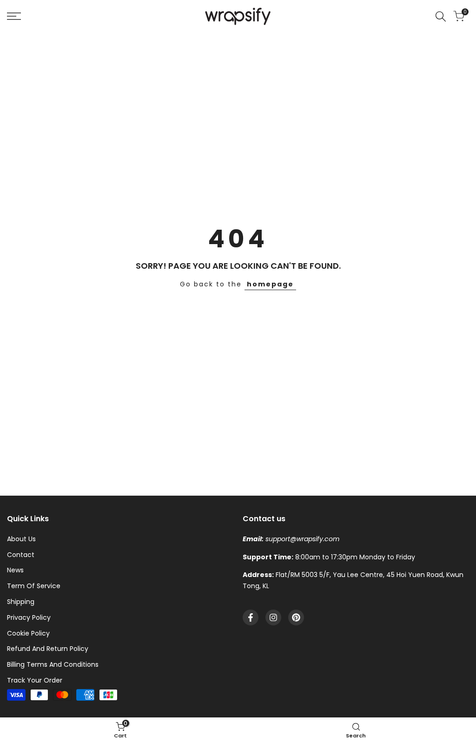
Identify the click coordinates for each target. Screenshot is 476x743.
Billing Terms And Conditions (53, 664)
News (15, 570)
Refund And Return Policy (47, 648)
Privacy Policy (29, 617)
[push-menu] (14, 16)
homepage (270, 284)
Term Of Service (33, 585)
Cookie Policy (28, 633)
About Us (21, 539)
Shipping (20, 601)
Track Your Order (34, 680)
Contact (20, 554)
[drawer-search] (441, 16)
